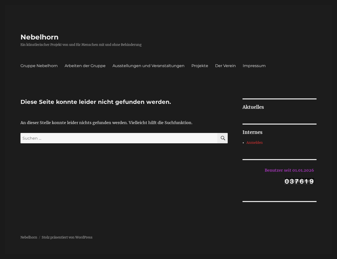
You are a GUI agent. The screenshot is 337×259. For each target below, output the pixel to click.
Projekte (199, 65)
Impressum (254, 65)
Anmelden (254, 143)
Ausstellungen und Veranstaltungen (148, 65)
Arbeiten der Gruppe (85, 65)
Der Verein (225, 65)
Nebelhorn (39, 37)
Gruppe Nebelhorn (39, 65)
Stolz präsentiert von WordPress (67, 237)
